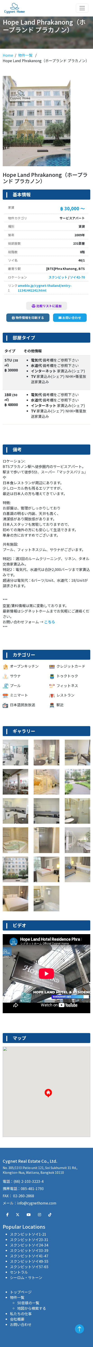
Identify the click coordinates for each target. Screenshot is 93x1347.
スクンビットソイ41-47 (29, 1255)
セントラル (19, 1272)
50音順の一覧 (28, 1302)
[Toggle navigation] (82, 8)
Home (8, 55)
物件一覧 (25, 55)
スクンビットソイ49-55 (29, 1261)
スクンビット (58, 277)
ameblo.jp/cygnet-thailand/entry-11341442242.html (45, 287)
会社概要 (17, 1319)
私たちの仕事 (21, 1313)
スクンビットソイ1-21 (28, 1234)
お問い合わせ (71, 317)
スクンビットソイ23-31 (29, 1239)
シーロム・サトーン (26, 1277)
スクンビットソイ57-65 (29, 1266)
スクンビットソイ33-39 (29, 1250)
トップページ (21, 1292)
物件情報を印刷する (29, 317)
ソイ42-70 (77, 277)
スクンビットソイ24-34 (29, 1245)
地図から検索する (31, 1308)
